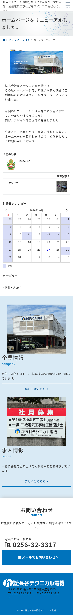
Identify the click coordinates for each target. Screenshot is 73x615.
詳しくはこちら (35, 389)
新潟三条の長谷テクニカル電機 (40, 610)
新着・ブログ (13, 287)
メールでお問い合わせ (38, 557)
